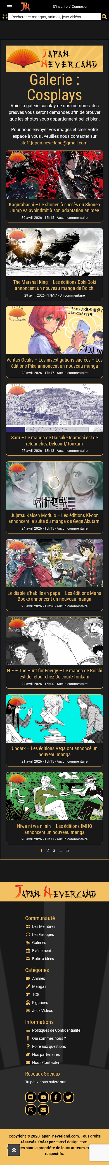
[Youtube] (43, 1097)
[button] (9, 7)
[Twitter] (68, 1097)
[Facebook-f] (55, 1097)
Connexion (80, 6)
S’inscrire (60, 6)
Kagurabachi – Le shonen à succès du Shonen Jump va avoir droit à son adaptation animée (54, 208)
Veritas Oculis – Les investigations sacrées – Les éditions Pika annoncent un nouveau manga (54, 363)
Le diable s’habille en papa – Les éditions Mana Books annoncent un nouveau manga (54, 596)
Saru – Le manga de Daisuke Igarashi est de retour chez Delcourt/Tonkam (54, 441)
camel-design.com (71, 1142)
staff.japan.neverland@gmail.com (53, 143)
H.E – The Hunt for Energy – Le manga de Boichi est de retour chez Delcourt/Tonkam (54, 674)
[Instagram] (30, 1109)
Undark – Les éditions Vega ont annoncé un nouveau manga (55, 751)
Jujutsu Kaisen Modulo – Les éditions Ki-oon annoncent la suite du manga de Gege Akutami (54, 518)
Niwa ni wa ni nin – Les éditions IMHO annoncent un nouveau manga (54, 829)
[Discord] (30, 1097)
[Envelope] (43, 1109)
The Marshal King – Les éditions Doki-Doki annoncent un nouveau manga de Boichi (54, 285)
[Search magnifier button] (104, 16)
